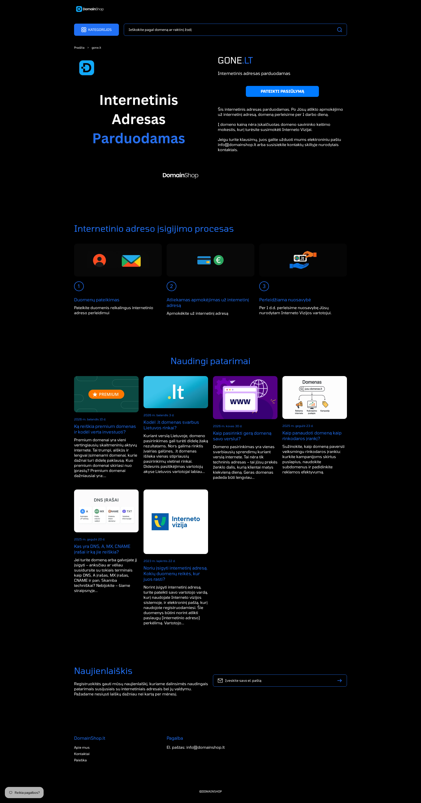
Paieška (80, 760)
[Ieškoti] (341, 30)
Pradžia (79, 47)
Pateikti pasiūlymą (282, 91)
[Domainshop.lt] (88, 9)
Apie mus (82, 747)
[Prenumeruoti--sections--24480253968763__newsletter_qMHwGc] (341, 680)
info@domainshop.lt (237, 144)
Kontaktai (82, 754)
